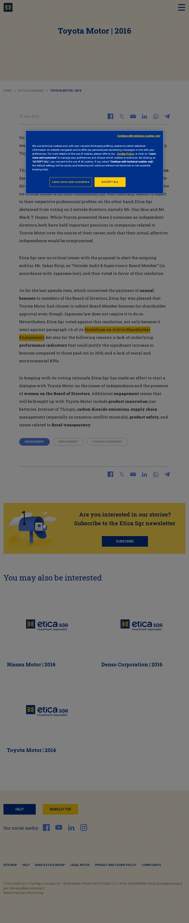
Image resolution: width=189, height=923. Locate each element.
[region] (94, 162)
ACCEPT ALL (110, 181)
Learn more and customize (70, 181)
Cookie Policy (125, 153)
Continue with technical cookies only (138, 135)
